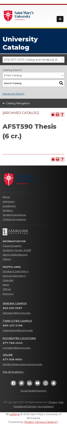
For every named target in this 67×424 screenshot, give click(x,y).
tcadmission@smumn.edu (18, 330)
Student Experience (14, 215)
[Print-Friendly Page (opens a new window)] (57, 114)
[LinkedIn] (29, 384)
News (6, 284)
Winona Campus (15, 303)
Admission (8, 201)
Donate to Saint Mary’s (15, 271)
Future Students (12, 245)
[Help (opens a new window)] (62, 114)
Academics (9, 206)
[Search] (61, 83)
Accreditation (46, 406)
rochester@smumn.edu (16, 347)
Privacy (53, 402)
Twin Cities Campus (17, 320)
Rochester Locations (19, 338)
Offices (7, 289)
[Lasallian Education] (33, 231)
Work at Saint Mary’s (14, 275)
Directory (8, 293)
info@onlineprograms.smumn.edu (22, 364)
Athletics (8, 210)
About (6, 197)
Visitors (7, 259)
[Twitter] (21, 384)
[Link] (19, 15)
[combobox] (33, 60)
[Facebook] (13, 384)
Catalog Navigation (18, 103)
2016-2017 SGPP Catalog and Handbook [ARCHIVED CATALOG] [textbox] (34, 59)
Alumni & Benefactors (15, 254)
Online (8, 354)
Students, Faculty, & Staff (17, 250)
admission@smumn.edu (17, 313)
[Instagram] (45, 384)
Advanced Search (13, 93)
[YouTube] (37, 384)
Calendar (8, 280)
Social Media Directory (34, 390)
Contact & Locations (14, 219)
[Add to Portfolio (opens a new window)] (53, 114)
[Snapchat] (53, 384)
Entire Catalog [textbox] (13, 75)
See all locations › (13, 372)
